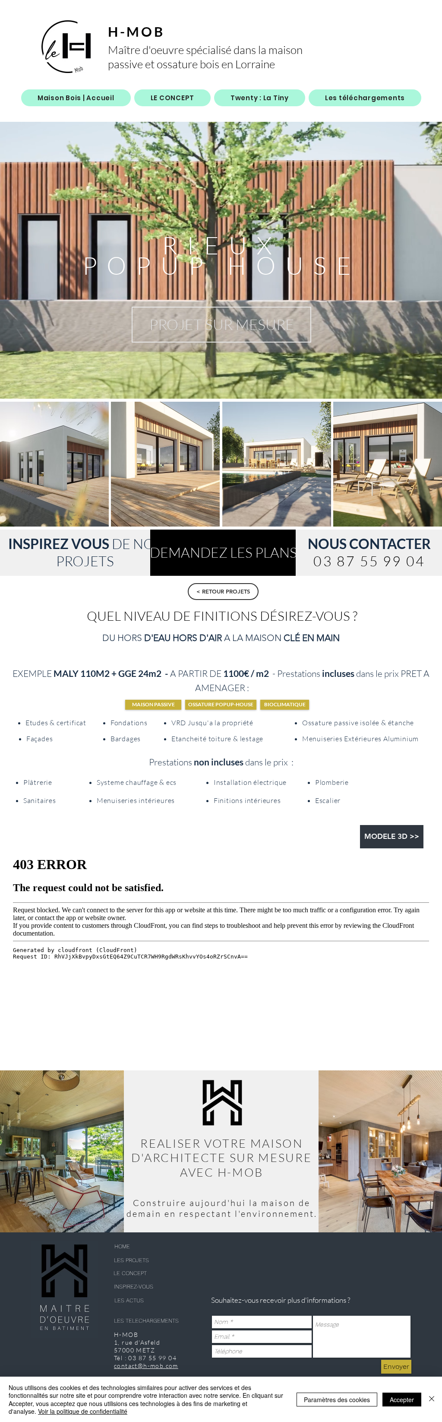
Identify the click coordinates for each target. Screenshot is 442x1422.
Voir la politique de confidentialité (82, 1411)
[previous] (16, 469)
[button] (221, 325)
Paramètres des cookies (337, 1399)
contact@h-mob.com (146, 1365)
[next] (426, 469)
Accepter (402, 1399)
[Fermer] (431, 1399)
